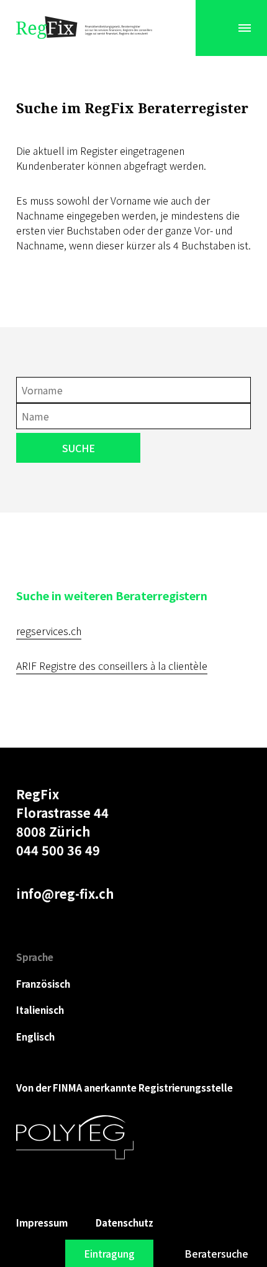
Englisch (35, 1036)
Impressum (42, 1222)
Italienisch (40, 1009)
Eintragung (109, 1253)
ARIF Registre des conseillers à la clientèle (111, 665)
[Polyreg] (75, 1137)
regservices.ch (48, 630)
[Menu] (244, 28)
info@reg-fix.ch (65, 893)
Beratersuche (216, 1253)
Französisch (43, 983)
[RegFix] (84, 28)
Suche (78, 447)
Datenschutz (124, 1222)
